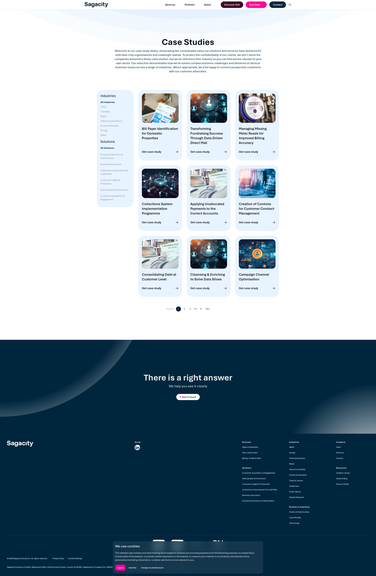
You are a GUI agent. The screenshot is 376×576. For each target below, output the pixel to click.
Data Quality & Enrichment (254, 478)
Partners (340, 452)
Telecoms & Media (297, 469)
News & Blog (341, 478)
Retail (103, 116)
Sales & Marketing (250, 447)
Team (338, 447)
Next (208, 309)
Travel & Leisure (296, 480)
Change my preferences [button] (152, 567)
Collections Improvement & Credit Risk (259, 489)
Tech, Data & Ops (249, 452)
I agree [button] (120, 567)
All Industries (108, 102)
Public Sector (295, 491)
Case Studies (295, 517)
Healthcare (294, 486)
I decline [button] (132, 567)
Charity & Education (298, 475)
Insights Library (343, 473)
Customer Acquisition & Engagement (258, 473)
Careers (339, 458)
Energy (104, 130)
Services (170, 4)
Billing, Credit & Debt (251, 458)
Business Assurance (251, 495)
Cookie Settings (75, 558)
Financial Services (110, 125)
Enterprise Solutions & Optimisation (258, 501)
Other (103, 106)
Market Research (296, 497)
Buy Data (254, 4)
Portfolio (190, 4)
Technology (294, 523)
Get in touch (189, 397)
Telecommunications (111, 121)
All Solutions (107, 148)
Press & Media (342, 484)
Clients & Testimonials (299, 512)
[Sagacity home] (96, 4)
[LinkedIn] (137, 447)
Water (103, 135)
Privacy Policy (58, 558)
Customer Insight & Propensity (256, 484)
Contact (277, 4)
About (207, 4)
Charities (105, 111)
